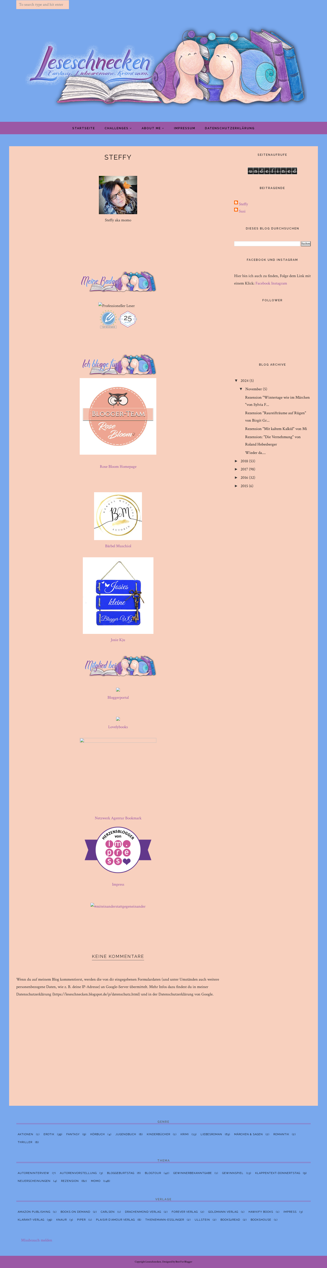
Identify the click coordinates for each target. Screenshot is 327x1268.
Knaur (61, 1219)
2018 (244, 461)
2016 (244, 477)
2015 (244, 486)
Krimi (184, 1134)
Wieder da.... (255, 452)
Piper (81, 1219)
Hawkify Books (260, 1211)
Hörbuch (97, 1134)
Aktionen (25, 1134)
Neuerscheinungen (34, 1181)
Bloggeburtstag (120, 1173)
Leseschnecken (153, 1261)
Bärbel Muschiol (118, 546)
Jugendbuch (125, 1134)
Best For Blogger (183, 1261)
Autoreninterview (33, 1173)
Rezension (70, 1181)
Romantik (281, 1134)
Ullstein (202, 1219)
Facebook (262, 283)
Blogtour (153, 1173)
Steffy (243, 204)
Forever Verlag (185, 1211)
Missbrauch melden (36, 1240)
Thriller (25, 1142)
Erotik (49, 1134)
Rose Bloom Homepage (118, 466)
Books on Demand (75, 1211)
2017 (244, 469)
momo (96, 1181)
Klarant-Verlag (31, 1219)
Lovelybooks (118, 727)
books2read (230, 1219)
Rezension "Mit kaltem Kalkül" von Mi (276, 428)
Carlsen (108, 1211)
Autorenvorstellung (78, 1173)
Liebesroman (211, 1134)
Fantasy (73, 1134)
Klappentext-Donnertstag (277, 1173)
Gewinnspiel (232, 1173)
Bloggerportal (118, 697)
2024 (244, 380)
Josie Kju (118, 639)
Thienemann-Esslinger (164, 1219)
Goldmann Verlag (223, 1211)
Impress (118, 884)
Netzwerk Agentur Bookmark (118, 818)
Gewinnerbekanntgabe (192, 1173)
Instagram (279, 283)
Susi (242, 211)
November (253, 389)
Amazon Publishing (34, 1211)
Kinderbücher (158, 1134)
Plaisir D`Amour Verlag (115, 1219)
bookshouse (261, 1219)
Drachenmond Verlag (143, 1211)
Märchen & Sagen (248, 1134)
